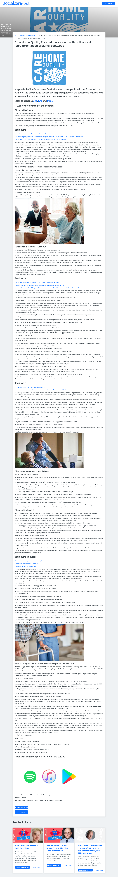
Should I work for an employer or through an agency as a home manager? (40, 139)
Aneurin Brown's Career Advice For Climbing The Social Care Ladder (57, 848)
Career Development (27, 35)
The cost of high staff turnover (25, 566)
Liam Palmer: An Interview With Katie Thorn (26, 847)
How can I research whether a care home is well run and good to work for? (40, 390)
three (50, 101)
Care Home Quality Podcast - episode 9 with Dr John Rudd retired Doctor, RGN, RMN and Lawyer (90, 849)
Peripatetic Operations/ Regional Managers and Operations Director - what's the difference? (47, 288)
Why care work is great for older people (29, 561)
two (40, 101)
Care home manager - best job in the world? (30, 134)
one (35, 101)
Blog (16, 35)
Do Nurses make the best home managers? (30, 387)
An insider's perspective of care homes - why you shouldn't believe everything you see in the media (49, 137)
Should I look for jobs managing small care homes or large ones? (37, 282)
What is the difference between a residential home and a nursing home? (40, 285)
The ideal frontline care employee (27, 564)
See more (36, 867)
